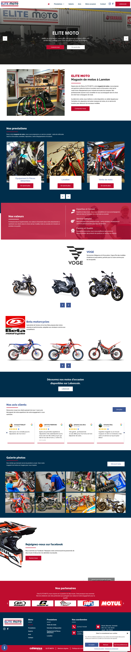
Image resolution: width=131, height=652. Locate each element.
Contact (103, 4)
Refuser (105, 645)
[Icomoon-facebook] (113, 4)
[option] (25, 170)
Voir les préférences (120, 645)
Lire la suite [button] (72, 440)
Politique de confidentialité (80, 648)
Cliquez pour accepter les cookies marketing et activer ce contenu (101, 580)
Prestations (58, 4)
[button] (127, 633)
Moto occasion (90, 4)
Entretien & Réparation (54, 628)
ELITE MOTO (50, 648)
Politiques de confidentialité (111, 648)
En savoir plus (25, 186)
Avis (79, 4)
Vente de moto (51, 625)
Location (49, 636)
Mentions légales (63, 648)
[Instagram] (110, 4)
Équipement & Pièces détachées (53, 631)
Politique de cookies (99, 648)
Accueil (30, 625)
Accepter (92, 645)
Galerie (71, 4)
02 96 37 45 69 (82, 627)
